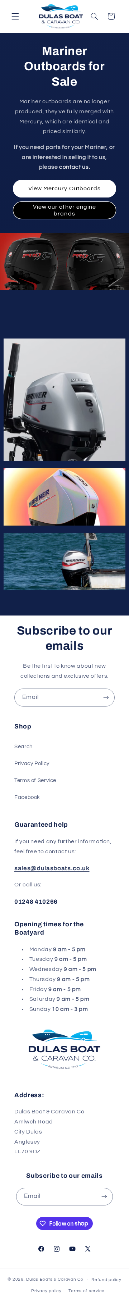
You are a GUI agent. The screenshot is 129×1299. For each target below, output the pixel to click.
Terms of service (86, 1291)
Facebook (27, 797)
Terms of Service (35, 780)
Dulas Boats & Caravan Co (54, 1280)
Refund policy (106, 1280)
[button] (15, 16)
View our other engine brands (64, 210)
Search (23, 746)
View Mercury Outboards (64, 188)
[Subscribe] (106, 697)
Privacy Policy (31, 763)
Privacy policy (46, 1291)
